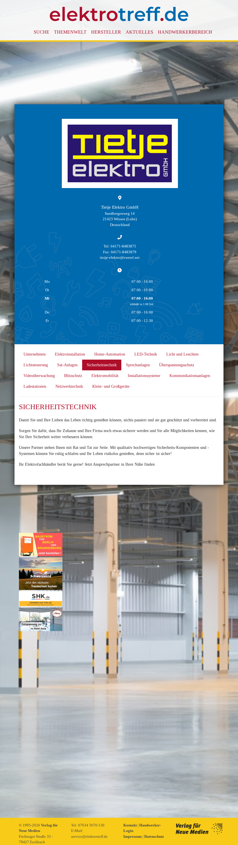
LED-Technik (145, 354)
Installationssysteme (144, 376)
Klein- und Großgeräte (110, 386)
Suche (41, 32)
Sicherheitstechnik (102, 365)
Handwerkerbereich (185, 32)
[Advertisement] (40, 719)
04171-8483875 (123, 246)
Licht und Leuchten (182, 354)
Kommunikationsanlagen (190, 376)
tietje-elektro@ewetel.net (120, 257)
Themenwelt (70, 32)
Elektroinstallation (70, 354)
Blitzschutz (73, 376)
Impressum (133, 836)
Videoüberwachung (39, 376)
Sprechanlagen (138, 365)
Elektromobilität (104, 376)
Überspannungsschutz (176, 365)
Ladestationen (35, 386)
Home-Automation (109, 354)
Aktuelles (139, 32)
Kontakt (130, 825)
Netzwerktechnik (69, 386)
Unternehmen (35, 354)
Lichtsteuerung (36, 365)
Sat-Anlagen (67, 365)
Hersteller (106, 32)
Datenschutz (154, 836)
